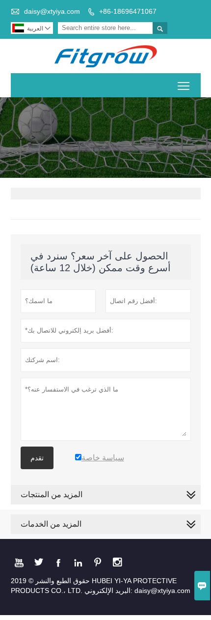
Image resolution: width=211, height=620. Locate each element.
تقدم (37, 458)
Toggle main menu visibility (184, 85)
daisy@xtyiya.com (52, 11)
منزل (18, 137)
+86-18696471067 (128, 11)
